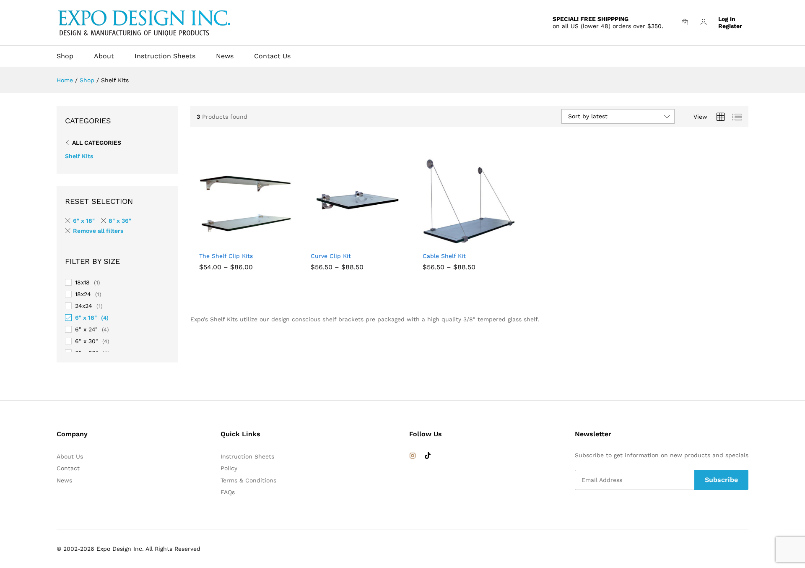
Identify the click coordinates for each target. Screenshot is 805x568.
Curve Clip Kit (331, 256)
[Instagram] (412, 456)
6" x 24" (86, 329)
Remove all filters (98, 230)
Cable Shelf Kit (444, 256)
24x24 (83, 305)
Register (730, 26)
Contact (68, 468)
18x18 (82, 282)
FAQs (228, 492)
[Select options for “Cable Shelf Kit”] (449, 242)
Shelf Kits (79, 156)
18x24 (83, 294)
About (104, 56)
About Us (70, 456)
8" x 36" (120, 220)
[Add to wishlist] (264, 242)
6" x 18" (84, 220)
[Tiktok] (427, 456)
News (225, 56)
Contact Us (272, 56)
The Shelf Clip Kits (226, 256)
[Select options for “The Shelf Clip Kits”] (225, 242)
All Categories (96, 142)
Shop (65, 56)
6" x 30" (86, 341)
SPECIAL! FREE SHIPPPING (590, 19)
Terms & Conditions (248, 480)
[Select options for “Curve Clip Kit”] (337, 242)
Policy (229, 468)
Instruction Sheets (165, 56)
